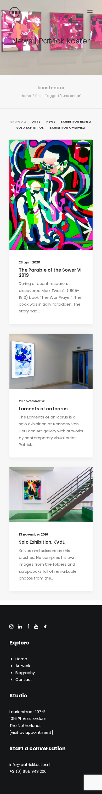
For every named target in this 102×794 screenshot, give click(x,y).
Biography (25, 672)
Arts (65, 152)
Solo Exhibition (68, 355)
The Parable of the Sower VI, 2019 (51, 272)
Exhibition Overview (64, 346)
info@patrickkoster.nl (29, 764)
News (77, 152)
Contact (23, 679)
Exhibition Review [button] (76, 121)
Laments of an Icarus (43, 409)
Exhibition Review (66, 480)
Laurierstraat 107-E (27, 711)
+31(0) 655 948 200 (28, 771)
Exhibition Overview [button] (68, 127)
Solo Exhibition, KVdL (42, 542)
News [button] (50, 121)
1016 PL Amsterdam (27, 718)
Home (26, 95)
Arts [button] (36, 121)
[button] (90, 12)
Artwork (22, 665)
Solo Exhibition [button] (30, 127)
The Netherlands (25, 725)
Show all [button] (18, 121)
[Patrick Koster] (14, 12)
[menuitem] (18, 121)
